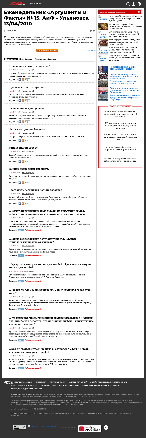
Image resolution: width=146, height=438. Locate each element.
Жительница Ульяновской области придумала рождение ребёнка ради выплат (120, 136)
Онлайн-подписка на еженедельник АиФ (108, 382)
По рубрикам (25, 59)
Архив (21, 230)
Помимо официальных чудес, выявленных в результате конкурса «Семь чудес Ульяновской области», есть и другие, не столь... (51, 74)
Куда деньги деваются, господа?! (30, 66)
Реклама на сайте (48, 386)
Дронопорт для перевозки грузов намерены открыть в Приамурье (124, 90)
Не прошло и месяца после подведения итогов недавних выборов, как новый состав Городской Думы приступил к (48, 95)
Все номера (90, 50)
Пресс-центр (41, 382)
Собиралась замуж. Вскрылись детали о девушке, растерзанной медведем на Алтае (124, 34)
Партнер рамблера (68, 427)
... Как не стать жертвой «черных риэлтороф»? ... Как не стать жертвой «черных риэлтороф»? (49, 350)
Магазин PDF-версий (78, 382)
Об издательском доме (21, 382)
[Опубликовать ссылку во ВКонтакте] (20, 79)
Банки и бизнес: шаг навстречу (29, 168)
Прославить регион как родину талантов (35, 189)
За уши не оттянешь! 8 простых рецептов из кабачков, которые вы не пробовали (125, 26)
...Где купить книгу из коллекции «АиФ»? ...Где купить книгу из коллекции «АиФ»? (50, 265)
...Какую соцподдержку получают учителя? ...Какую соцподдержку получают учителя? (43, 240)
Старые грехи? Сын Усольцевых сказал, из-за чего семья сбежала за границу (124, 57)
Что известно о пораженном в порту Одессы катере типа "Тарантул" (125, 97)
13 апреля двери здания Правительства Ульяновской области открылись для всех (47, 136)
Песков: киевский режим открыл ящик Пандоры (123, 68)
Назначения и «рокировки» (26, 108)
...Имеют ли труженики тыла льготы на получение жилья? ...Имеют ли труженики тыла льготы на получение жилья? (47, 212)
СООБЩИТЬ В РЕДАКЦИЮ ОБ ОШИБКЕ (26, 389)
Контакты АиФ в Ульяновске (24, 386)
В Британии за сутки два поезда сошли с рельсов (123, 82)
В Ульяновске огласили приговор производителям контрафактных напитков (120, 125)
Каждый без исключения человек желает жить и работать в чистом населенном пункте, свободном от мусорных (50, 156)
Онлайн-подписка (47, 50)
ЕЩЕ (27, 80)
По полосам (11, 59)
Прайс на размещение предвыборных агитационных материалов (89, 386)
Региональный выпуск (45, 59)
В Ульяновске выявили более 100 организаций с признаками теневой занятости (120, 114)
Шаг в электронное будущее (27, 129)
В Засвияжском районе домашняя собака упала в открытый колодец (120, 159)
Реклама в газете (57, 382)
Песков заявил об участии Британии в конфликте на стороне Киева (124, 76)
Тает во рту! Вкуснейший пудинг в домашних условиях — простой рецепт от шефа (124, 41)
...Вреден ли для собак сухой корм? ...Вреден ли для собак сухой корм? (50, 291)
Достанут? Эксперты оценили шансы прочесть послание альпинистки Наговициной (123, 49)
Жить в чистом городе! (23, 147)
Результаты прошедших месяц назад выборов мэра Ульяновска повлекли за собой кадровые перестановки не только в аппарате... (47, 116)
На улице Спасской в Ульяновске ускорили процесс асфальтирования (120, 148)
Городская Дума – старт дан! (27, 87)
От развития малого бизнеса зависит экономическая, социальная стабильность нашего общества (50, 177)
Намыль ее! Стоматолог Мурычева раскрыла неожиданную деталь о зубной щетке (125, 18)
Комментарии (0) (28, 70)
